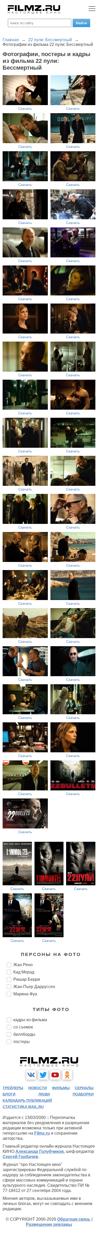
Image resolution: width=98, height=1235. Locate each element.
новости (37, 1088)
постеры (21, 1041)
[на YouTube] (55, 1075)
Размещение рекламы (49, 1224)
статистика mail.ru (23, 1107)
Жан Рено (23, 964)
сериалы (84, 1088)
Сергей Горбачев (20, 1156)
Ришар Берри (26, 979)
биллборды (24, 1034)
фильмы (61, 1088)
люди (44, 1094)
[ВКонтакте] (31, 1075)
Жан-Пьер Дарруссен (34, 986)
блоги (9, 1094)
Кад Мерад (23, 972)
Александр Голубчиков (39, 1151)
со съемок (23, 1027)
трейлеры (13, 1088)
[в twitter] (43, 1075)
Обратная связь (73, 1219)
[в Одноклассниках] (67, 1075)
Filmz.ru (42, 1133)
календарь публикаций (27, 1100)
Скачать (25, 108)
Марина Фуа (25, 994)
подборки (83, 1094)
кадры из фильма (30, 1020)
